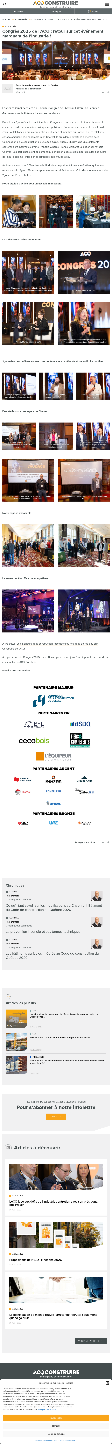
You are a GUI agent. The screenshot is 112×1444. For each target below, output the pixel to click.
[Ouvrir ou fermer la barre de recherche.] (4, 4)
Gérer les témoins (56, 1434)
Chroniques (56, 11)
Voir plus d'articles (88, 1341)
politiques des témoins (47, 1409)
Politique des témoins (44, 1440)
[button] (107, 1382)
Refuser (56, 1426)
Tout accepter (56, 1418)
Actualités (18, 11)
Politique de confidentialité (64, 1440)
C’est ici (54, 1116)
